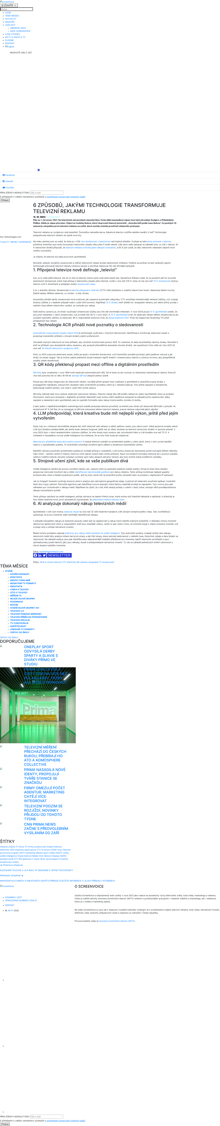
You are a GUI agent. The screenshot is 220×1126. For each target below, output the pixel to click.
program (15, 853)
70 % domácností (161, 281)
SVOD (54, 849)
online (66, 853)
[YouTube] (21, 150)
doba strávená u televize (159, 241)
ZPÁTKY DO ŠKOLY (9, 637)
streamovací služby (9, 862)
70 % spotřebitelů (119, 314)
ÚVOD (8, 12)
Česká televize (24, 856)
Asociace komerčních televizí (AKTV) (117, 921)
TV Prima (29, 846)
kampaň (4, 859)
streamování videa (86, 284)
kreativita (19, 849)
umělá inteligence (8, 856)
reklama (84, 562)
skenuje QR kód (79, 375)
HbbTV (59, 853)
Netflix (63, 856)
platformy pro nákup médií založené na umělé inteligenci (92, 533)
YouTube (9, 187)
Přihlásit (5, 200)
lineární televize (54, 846)
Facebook (10, 175)
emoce (47, 849)
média (52, 853)
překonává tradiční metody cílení (108, 499)
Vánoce (47, 856)
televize (67, 849)
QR (78, 562)
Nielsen (39, 853)
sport (46, 853)
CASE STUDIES (12, 34)
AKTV (22, 853)
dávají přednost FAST (119, 317)
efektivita (71, 562)
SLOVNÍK (9, 40)
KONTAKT (9, 43)
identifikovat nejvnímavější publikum (92, 472)
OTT (16, 859)
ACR (42, 562)
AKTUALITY (10, 18)
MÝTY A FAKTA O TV (15, 37)
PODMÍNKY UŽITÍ (13, 897)
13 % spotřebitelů (158, 311)
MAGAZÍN (9, 22)
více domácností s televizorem (96, 241)
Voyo (59, 849)
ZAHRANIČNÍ (25, 242)
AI (45, 562)
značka (11, 846)
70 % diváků (112, 302)
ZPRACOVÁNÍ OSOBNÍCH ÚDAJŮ (21, 900)
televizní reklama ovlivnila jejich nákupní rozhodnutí (91, 247)
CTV (64, 562)
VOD (12, 849)
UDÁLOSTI (10, 25)
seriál (10, 859)
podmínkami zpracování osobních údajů (66, 196)
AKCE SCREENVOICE (20, 31)
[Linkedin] (21, 111)
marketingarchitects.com (51, 551)
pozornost (5, 853)
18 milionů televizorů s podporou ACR (60, 348)
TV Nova (20, 846)
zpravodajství (52, 859)
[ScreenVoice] (7, 1)
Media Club (37, 856)
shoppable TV (95, 562)
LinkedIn (8, 181)
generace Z (28, 859)
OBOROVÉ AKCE (18, 28)
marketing (30, 853)
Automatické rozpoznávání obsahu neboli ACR (55, 333)
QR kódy (37, 372)
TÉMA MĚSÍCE (12, 15)
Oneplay (55, 856)
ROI (20, 859)
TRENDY (14, 242)
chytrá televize (54, 562)
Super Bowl (39, 859)
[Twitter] (44, 555)
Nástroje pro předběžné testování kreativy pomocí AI (59, 441)
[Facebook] (21, 73)
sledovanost (30, 849)
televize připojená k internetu (85, 290)
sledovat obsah (71, 511)
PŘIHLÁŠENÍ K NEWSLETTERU (14, 192)
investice (63, 859)
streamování (108, 562)
